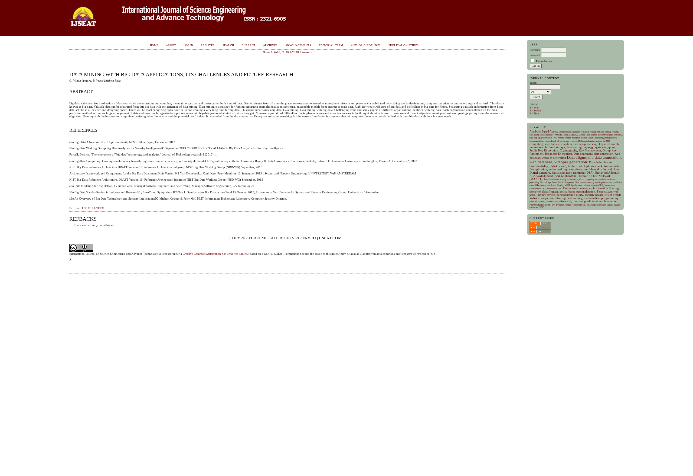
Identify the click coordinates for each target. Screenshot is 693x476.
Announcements (298, 45)
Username (535, 49)
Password (535, 55)
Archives (270, 45)
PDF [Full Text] (93, 208)
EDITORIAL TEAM (331, 45)
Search (228, 45)
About (171, 45)
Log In (188, 45)
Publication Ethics (403, 45)
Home (154, 45)
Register (208, 45)
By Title (534, 113)
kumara (307, 52)
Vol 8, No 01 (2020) (286, 52)
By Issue (534, 107)
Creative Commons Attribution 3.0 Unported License (216, 253)
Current (249, 45)
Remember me (544, 61)
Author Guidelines (366, 45)
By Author (535, 110)
